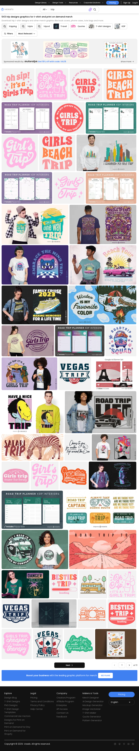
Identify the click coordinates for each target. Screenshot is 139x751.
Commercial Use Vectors (17, 716)
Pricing (33, 697)
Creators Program (65, 697)
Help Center (36, 709)
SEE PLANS (105, 675)
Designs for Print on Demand (14, 721)
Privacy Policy (37, 705)
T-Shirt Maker (89, 712)
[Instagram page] (115, 744)
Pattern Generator (92, 720)
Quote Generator (92, 716)
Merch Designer (91, 697)
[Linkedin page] (133, 744)
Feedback (61, 716)
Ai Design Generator (93, 701)
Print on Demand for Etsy (17, 727)
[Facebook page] (119, 744)
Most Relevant (25, 33)
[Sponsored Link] (19, 50)
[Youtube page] (128, 744)
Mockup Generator (92, 705)
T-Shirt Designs (12, 701)
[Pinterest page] (124, 744)
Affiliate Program (65, 701)
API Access (62, 709)
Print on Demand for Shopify (15, 732)
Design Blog (10, 697)
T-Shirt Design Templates (11, 710)
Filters (10, 33)
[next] (129, 665)
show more (126, 61)
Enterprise (61, 705)
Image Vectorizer (92, 709)
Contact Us (62, 712)
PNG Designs (11, 705)
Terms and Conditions (42, 701)
